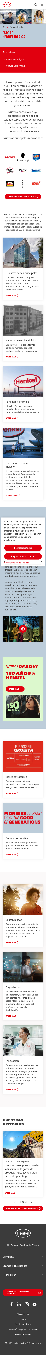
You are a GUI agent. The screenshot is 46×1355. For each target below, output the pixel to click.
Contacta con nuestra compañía (18, 1293)
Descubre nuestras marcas (22, 197)
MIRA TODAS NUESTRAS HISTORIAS (22, 1209)
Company (8, 1256)
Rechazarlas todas (23, 547)
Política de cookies (23, 1334)
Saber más (14, 689)
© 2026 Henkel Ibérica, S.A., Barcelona (23, 1343)
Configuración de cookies (16, 563)
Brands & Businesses (15, 1266)
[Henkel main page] (7, 4)
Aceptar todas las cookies (23, 556)
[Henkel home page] (4, 27)
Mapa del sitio (23, 1314)
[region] (23, 541)
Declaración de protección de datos (23, 1329)
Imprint (23, 1319)
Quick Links (9, 1275)
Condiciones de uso (23, 1324)
